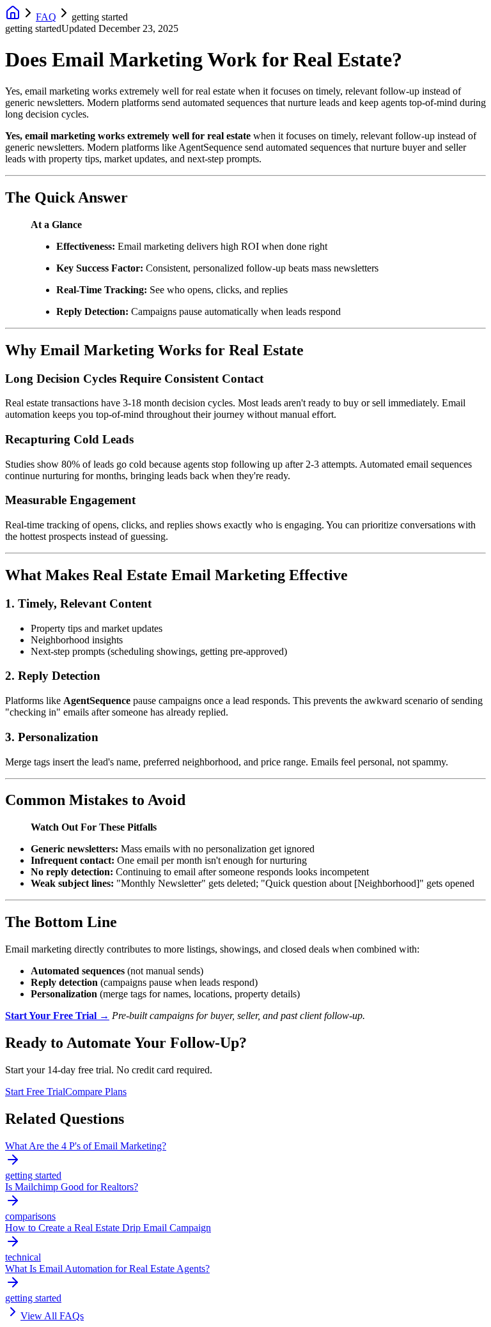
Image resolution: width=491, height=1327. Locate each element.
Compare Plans (96, 1091)
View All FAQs (52, 1315)
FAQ (46, 17)
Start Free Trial (35, 1091)
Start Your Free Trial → (57, 1015)
